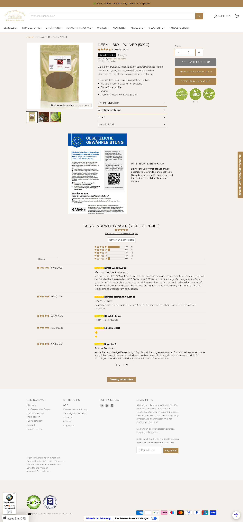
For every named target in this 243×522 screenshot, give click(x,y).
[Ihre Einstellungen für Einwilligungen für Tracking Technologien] (4, 517)
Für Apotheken (34, 420)
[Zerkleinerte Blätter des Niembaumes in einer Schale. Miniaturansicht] (55, 117)
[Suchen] (199, 16)
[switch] (9, 511)
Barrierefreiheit (35, 429)
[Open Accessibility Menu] (236, 515)
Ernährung (53, 27)
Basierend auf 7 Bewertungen (121, 233)
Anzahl (178, 46)
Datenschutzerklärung (75, 409)
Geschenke (156, 27)
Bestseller (10, 27)
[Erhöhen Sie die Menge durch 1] (199, 52)
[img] (43, 267)
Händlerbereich (179, 27)
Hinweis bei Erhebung (98, 518)
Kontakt (31, 425)
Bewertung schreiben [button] (121, 240)
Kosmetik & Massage (79, 27)
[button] (105, 49)
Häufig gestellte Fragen (39, 409)
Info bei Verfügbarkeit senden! (195, 72)
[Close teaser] (29, 514)
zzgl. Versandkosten (117, 59)
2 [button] (119, 364)
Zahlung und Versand (74, 413)
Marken (102, 27)
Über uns (31, 405)
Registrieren (171, 450)
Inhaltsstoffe (31, 27)
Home (30, 37)
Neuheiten (119, 27)
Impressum (69, 425)
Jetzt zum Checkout (195, 81)
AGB (65, 405)
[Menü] (14, 494)
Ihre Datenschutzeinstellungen (132, 518)
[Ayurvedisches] (31, 117)
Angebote (137, 27)
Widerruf (68, 417)
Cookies (67, 421)
